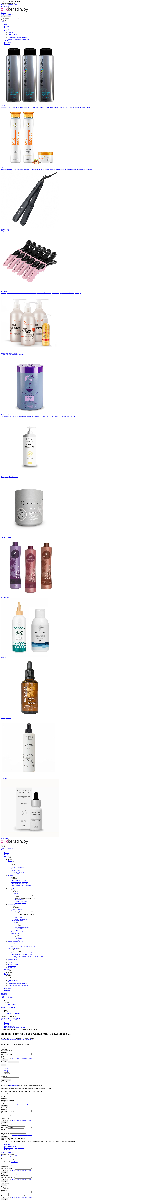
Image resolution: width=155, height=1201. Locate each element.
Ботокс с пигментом (28, 107)
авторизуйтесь (13, 1085)
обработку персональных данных (22, 1058)
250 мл (6, 1071)
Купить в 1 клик (5, 1080)
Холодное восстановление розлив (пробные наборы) (58, 416)
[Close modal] (11, 1124)
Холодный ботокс (84, 107)
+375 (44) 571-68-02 (7, 848)
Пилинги (3, 657)
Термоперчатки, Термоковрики (59, 293)
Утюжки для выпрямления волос (18, 231)
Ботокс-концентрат (60, 107)
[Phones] (1, 845)
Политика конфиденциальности (18, 37)
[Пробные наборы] (19, 948)
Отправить (4, 1060)
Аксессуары (4, 291)
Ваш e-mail (4, 1113)
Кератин (3, 167)
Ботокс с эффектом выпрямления (44, 107)
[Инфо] (9, 974)
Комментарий (5, 1118)
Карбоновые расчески (22, 927)
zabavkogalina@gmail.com (12, 1013)
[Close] (6, 1185)
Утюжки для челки (21, 901)
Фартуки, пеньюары (75, 293)
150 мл (6, 1070)
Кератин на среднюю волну (25, 169)
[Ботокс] (13, 861)
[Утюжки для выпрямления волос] (32, 895)
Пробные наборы (6, 415)
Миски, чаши (19, 917)
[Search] (4, 845)
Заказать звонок (5, 16)
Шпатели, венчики (21, 919)
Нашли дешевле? (13, 1061)
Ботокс (3, 105)
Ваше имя (4, 1052)
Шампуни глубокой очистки (9, 477)
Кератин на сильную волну (41, 169)
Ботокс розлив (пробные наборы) (11, 416)
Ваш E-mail (4, 1102)
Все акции (7, 42)
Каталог (6, 28)
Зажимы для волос (6, 293)
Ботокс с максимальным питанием (11, 107)
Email (2, 1056)
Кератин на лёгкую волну (9, 169)
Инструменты (5, 229)
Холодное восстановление (9, 353)
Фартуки (17, 940)
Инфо (6, 31)
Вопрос (3, 1096)
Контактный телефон (8, 1100)
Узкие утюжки (19, 899)
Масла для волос (6, 718)
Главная (6, 24)
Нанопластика (5, 597)
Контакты (7, 44)
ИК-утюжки (4, 231)
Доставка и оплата (13, 34)
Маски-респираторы (38, 293)
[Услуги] (9, 969)
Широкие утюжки (20, 903)
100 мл (6, 1068)
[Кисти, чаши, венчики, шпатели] (32, 911)
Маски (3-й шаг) (6, 537)
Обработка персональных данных (18, 39)
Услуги (6, 29)
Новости (10, 32)
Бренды (6, 26)
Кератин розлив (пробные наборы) (31, 416)
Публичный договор (14, 36)
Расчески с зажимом (21, 928)
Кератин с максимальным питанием (81, 169)
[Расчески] (17, 922)
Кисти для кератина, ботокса (24, 916)
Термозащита (5, 778)
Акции (6, 40)
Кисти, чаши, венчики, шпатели (22, 293)
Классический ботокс (72, 107)
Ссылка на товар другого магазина (12, 1115)
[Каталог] (10, 856)
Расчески (47, 293)
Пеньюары (18, 938)
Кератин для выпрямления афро (60, 169)
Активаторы (4, 838)
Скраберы (18, 930)
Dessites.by (14, 1162)
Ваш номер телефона (8, 1054)
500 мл (7, 1073)
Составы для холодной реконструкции (12, 354)
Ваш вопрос (4, 1196)
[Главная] (16, 843)
